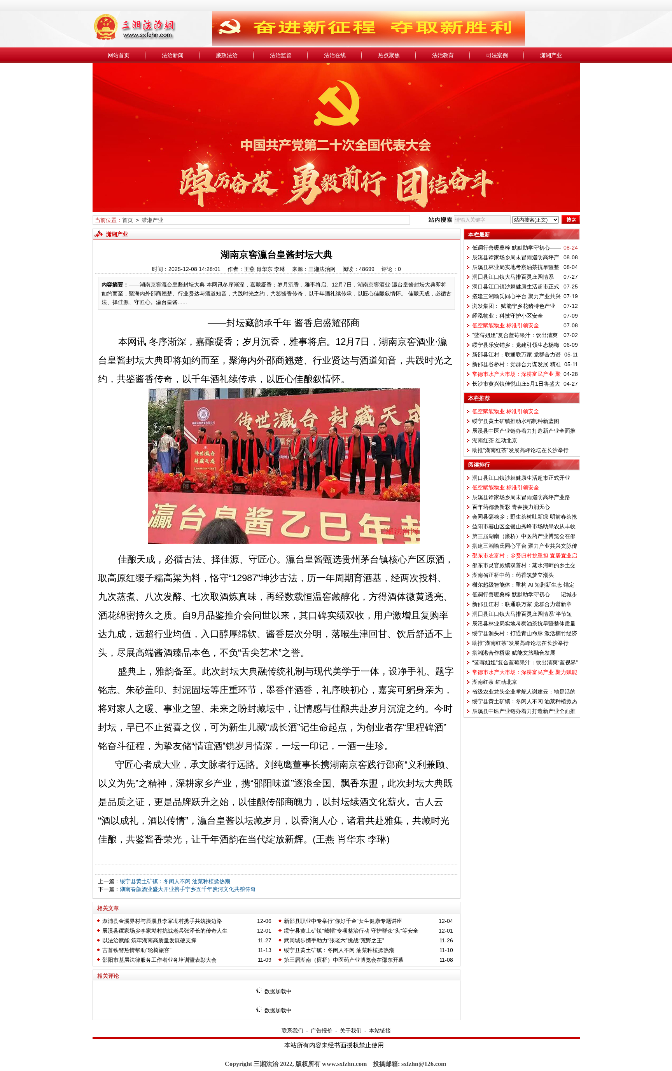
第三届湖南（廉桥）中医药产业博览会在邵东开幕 (344, 960)
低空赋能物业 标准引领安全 (505, 325)
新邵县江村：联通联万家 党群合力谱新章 (522, 604)
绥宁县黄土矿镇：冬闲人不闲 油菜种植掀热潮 (175, 881)
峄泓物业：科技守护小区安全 (507, 316)
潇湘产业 (551, 55)
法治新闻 (173, 55)
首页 (127, 220)
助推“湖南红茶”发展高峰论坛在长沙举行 (520, 450)
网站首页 (119, 55)
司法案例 (497, 55)
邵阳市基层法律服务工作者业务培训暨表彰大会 (159, 960)
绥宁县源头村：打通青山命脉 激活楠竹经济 (524, 633)
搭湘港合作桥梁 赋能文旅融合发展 (513, 653)
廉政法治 (227, 55)
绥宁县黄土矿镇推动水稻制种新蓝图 (515, 421)
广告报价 (321, 1030)
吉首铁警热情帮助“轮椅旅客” (137, 950)
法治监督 (281, 55)
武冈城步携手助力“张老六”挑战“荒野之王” (334, 940)
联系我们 (292, 1030)
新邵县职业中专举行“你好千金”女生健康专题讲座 (343, 921)
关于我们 (351, 1030)
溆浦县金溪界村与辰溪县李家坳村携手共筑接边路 (162, 921)
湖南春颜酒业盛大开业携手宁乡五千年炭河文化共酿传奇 (188, 889)
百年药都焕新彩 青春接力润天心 (511, 507)
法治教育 (443, 55)
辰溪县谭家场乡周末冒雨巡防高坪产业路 (521, 497)
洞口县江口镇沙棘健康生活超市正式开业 (521, 478)
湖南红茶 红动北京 (494, 440)
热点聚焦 (389, 55)
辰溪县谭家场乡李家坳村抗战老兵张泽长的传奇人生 (165, 931)
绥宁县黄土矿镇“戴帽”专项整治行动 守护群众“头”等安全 (351, 931)
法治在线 (335, 55)
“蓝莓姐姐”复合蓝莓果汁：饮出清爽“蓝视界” (525, 662)
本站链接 (380, 1030)
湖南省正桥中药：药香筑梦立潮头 (513, 575)
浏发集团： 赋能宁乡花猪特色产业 (513, 306)
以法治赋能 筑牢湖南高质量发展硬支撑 (149, 940)
